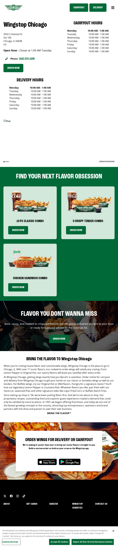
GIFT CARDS (31, 504)
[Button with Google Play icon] (69, 462)
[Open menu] (113, 7)
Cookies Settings (10, 541)
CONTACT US (101, 504)
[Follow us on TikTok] (23, 496)
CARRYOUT (78, 7)
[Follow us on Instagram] (17, 496)
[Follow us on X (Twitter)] (4, 496)
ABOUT (6, 504)
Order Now (18, 230)
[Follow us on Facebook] (11, 496)
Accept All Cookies (59, 542)
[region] (59, 537)
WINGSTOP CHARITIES (77, 506)
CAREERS (53, 504)
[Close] (113, 531)
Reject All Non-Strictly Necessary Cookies (92, 542)
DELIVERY (98, 7)
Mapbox (102, 161)
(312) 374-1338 (27, 58)
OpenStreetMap (110, 161)
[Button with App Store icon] (47, 462)
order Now (76, 230)
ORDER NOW (13, 68)
